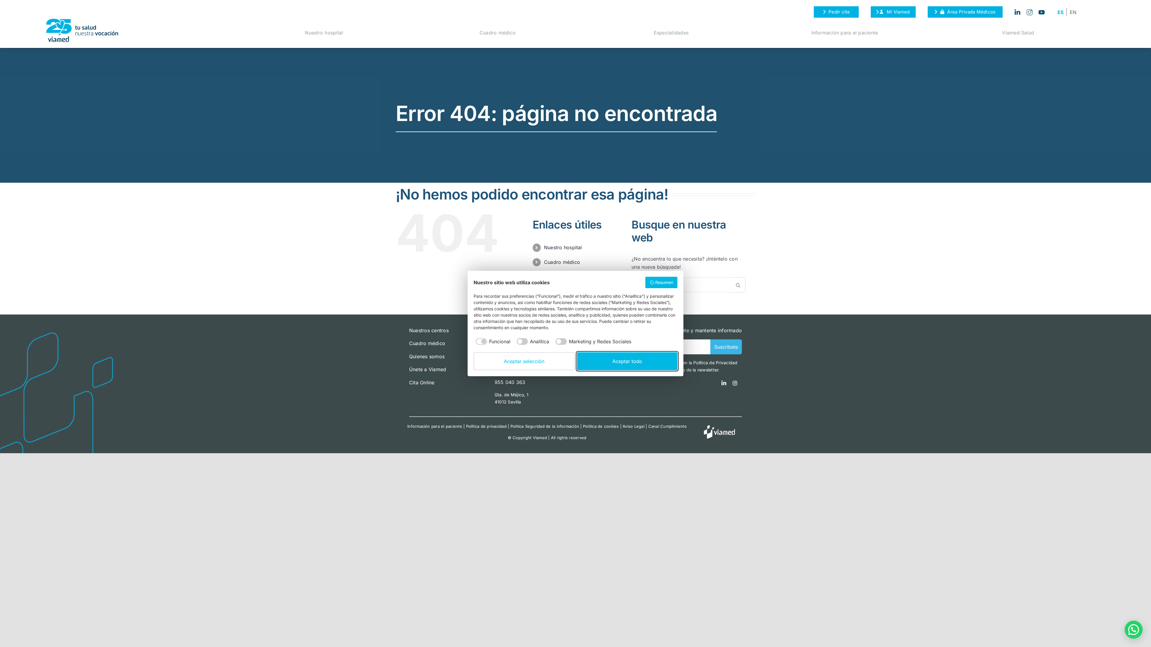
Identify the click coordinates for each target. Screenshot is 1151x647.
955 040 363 (510, 382)
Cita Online (422, 383)
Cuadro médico (498, 33)
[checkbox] (492, 341)
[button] (1134, 630)
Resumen (664, 282)
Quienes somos (427, 356)
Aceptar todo (627, 361)
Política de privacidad (486, 426)
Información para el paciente (844, 33)
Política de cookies (601, 426)
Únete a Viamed (427, 369)
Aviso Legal (633, 426)
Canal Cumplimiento (667, 426)
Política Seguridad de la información (544, 426)
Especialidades (671, 33)
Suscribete (726, 347)
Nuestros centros (429, 330)
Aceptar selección (524, 361)
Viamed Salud (1018, 33)
